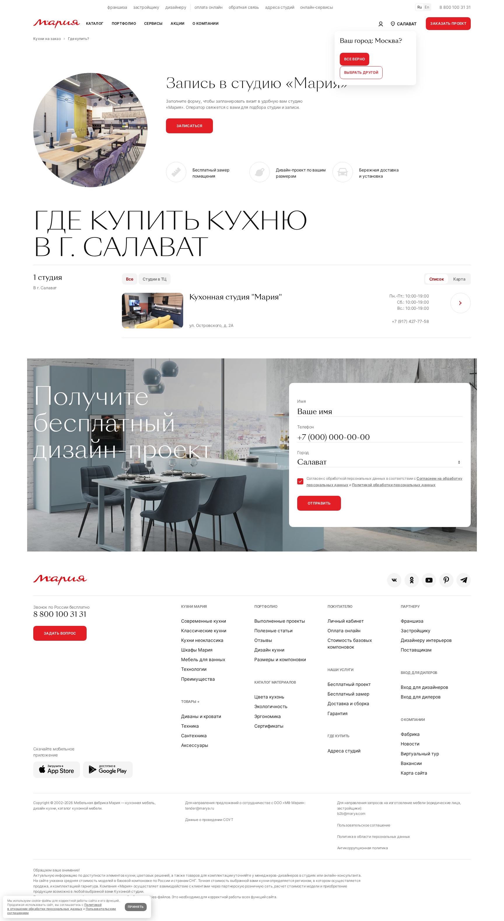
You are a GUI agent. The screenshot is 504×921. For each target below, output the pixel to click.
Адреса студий (344, 751)
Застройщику (415, 630)
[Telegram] (463, 580)
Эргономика (267, 716)
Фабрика (410, 734)
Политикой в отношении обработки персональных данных (54, 907)
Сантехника (194, 735)
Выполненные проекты (279, 621)
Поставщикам (416, 650)
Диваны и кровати (201, 716)
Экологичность (271, 706)
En (427, 7)
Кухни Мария (194, 606)
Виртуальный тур (420, 754)
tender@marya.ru (199, 808)
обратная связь (244, 7)
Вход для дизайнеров (424, 687)
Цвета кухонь (269, 697)
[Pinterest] (446, 580)
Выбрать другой (361, 72)
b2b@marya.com (351, 813)
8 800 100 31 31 (455, 7)
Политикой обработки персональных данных (393, 485)
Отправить (319, 503)
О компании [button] (205, 23)
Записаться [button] (189, 126)
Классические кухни (203, 630)
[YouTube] (429, 580)
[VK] (394, 580)
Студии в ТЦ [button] (155, 278)
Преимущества (198, 679)
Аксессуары (194, 745)
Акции (177, 23)
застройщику (146, 7)
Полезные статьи (273, 630)
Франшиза (412, 621)
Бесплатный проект (349, 684)
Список (436, 278)
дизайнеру (175, 7)
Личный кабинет (346, 621)
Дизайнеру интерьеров (426, 640)
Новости (410, 744)
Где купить (339, 736)
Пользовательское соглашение (363, 825)
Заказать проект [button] (448, 23)
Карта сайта (414, 773)
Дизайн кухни (269, 650)
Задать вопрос (60, 633)
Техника (190, 726)
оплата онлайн (209, 7)
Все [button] (129, 278)
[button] (403, 23)
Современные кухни (203, 621)
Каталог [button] (95, 23)
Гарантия (338, 713)
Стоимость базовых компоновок (350, 644)
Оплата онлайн (344, 630)
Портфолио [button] (124, 23)
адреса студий (279, 7)
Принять (136, 907)
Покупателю (340, 606)
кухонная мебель (140, 803)
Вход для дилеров (419, 672)
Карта (459, 278)
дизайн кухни (44, 808)
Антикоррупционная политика (362, 848)
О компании (413, 719)
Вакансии (411, 763)
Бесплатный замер (348, 694)
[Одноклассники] (412, 580)
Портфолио (265, 606)
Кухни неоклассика (202, 640)
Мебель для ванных (203, 659)
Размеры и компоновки (280, 659)
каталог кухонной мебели (80, 808)
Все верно (354, 59)
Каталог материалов (275, 682)
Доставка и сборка (348, 703)
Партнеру (410, 606)
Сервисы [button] (153, 23)
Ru (419, 7)
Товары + (190, 701)
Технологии (193, 669)
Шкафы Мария (197, 650)
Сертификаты (269, 726)
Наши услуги (341, 670)
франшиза (117, 7)
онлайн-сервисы (316, 7)
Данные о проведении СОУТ (209, 819)
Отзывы (263, 640)
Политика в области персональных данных (373, 836)
